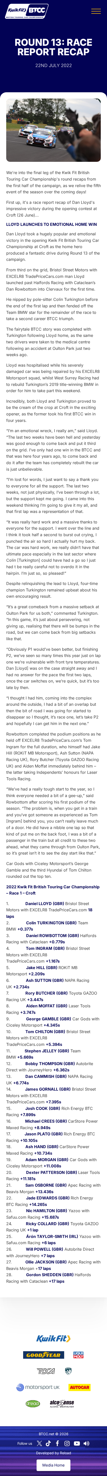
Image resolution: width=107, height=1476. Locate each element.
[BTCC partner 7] (79, 1387)
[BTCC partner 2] (43, 1355)
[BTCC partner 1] (53, 1338)
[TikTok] (48, 1443)
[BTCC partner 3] (78, 1355)
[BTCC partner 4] (45, 1371)
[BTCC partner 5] (68, 1371)
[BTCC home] (27, 11)
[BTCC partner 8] (32, 1403)
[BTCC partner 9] (62, 1403)
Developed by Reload (53, 1453)
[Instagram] (67, 1443)
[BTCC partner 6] (37, 1387)
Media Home (53, 1465)
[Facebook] (57, 1443)
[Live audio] (87, 1443)
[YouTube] (77, 1443)
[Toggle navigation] (96, 11)
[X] (39, 1443)
